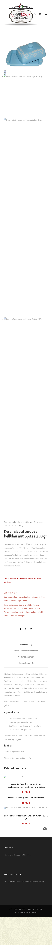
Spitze (24, 601)
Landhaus (22, 522)
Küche (26, 597)
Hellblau (29, 605)
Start (6, 522)
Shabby (41, 597)
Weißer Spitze (20, 616)
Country (22, 605)
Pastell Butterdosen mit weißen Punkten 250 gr (26, 817)
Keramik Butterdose (25, 608)
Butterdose (18, 597)
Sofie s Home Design (12, 601)
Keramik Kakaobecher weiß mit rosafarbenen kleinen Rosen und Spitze (26, 785)
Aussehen (13, 522)
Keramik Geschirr (22, 612)
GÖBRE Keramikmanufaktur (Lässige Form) (26, 881)
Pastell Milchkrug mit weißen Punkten (26, 797)
